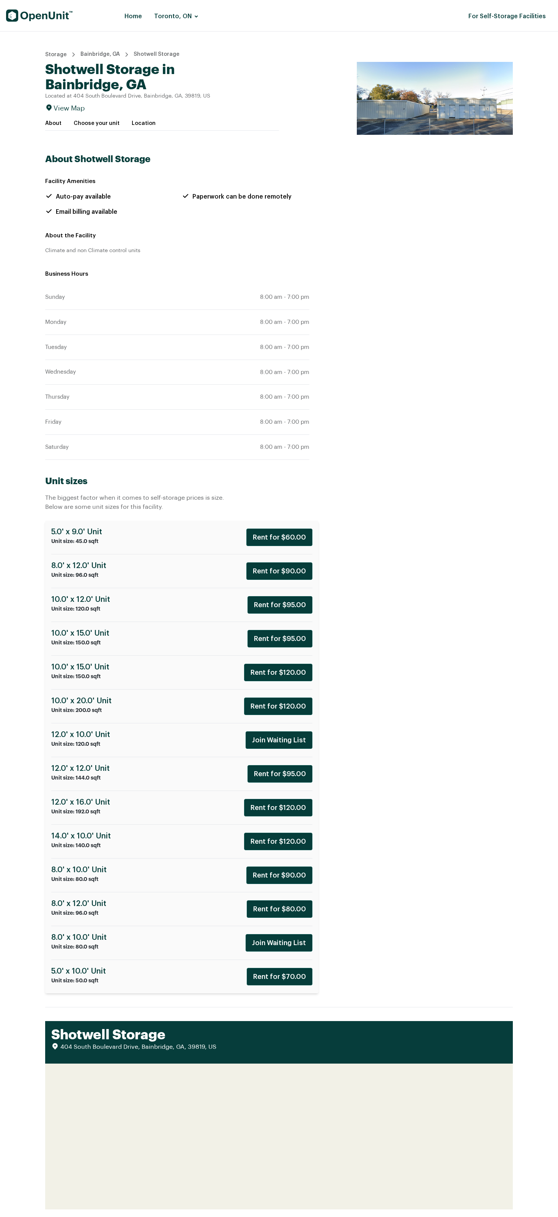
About (53, 123)
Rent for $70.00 (279, 976)
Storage (56, 54)
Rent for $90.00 (279, 571)
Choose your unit (97, 123)
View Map (69, 108)
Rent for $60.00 (279, 537)
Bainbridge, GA (100, 54)
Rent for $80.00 (279, 909)
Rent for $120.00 (278, 672)
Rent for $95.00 (280, 604)
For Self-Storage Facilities (507, 16)
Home (133, 16)
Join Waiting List (279, 740)
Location (144, 123)
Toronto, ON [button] (173, 16)
